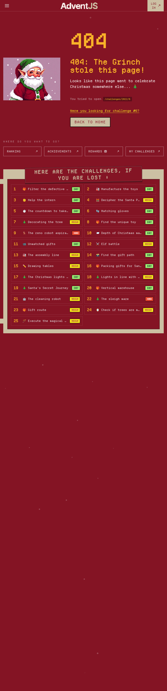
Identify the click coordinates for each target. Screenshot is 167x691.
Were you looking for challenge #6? (104, 111)
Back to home (90, 122)
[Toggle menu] (7, 6)
